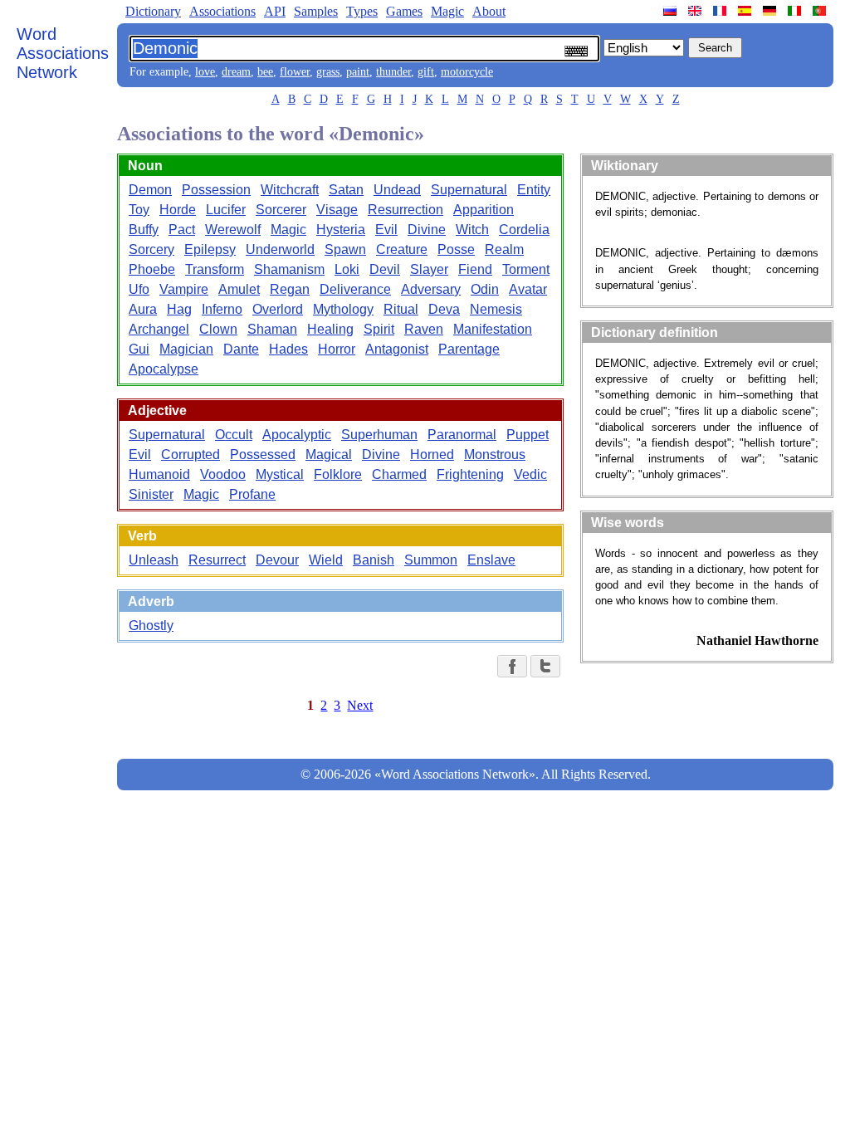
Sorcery (151, 249)
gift (426, 72)
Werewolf (233, 229)
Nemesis (496, 309)
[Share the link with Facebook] (512, 666)
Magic (447, 11)
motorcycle (467, 72)
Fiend (475, 269)
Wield (326, 560)
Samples (316, 11)
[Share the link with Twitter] (545, 666)
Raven (423, 329)
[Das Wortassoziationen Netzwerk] (771, 11)
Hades (288, 349)
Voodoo (223, 474)
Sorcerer (281, 210)
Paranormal (461, 435)
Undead (397, 190)
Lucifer (226, 210)
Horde (177, 210)
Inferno (222, 309)
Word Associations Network (63, 53)
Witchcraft (290, 190)
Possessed (263, 454)
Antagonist (396, 349)
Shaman (272, 329)
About (489, 11)
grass (328, 72)
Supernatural (469, 190)
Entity (533, 190)
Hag (179, 309)
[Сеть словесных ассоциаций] (671, 11)
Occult (233, 435)
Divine (427, 229)
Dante (241, 349)
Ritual (400, 309)
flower (295, 72)
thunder (393, 72)
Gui (139, 349)
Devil (384, 269)
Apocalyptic (296, 435)
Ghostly (151, 625)
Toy (139, 210)
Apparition (483, 210)
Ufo (139, 289)
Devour (277, 560)
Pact (182, 229)
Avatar (528, 289)
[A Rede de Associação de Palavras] (821, 11)
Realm (504, 249)
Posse (456, 249)
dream (236, 72)
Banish (373, 560)
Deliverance (355, 289)
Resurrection (405, 210)
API (275, 11)
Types (362, 11)
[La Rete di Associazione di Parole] (796, 11)
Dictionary (153, 11)
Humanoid (159, 474)
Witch (472, 229)
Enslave (491, 560)
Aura (143, 309)
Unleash (153, 560)
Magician (186, 349)
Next (360, 705)
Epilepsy (210, 249)
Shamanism (289, 269)
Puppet (527, 435)
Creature (401, 249)
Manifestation (492, 329)
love (205, 72)
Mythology (343, 309)
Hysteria (340, 229)
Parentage (469, 349)
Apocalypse (163, 369)
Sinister (151, 494)
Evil (386, 229)
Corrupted (190, 454)
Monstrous (494, 454)
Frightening (470, 474)
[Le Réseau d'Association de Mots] (721, 11)
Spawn (345, 249)
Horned (432, 454)
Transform (214, 269)
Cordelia (524, 229)
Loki (347, 269)
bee (265, 72)
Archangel (159, 329)
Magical (328, 454)
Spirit (379, 329)
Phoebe (152, 269)
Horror (336, 349)
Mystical (280, 474)
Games (404, 11)
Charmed (399, 474)
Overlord (277, 309)
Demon (150, 190)
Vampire (183, 289)
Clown (218, 329)
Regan (290, 289)
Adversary (431, 289)
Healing (330, 329)
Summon (430, 560)
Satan (346, 190)
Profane (252, 494)
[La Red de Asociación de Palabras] (746, 11)
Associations (222, 11)
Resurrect (217, 560)
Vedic (530, 474)
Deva (444, 309)
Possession (216, 190)
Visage (337, 210)
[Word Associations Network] (696, 11)
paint (357, 72)
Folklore (338, 474)
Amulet (239, 289)
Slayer (429, 269)
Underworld (280, 249)
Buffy (144, 229)
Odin (485, 289)
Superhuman (379, 435)
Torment (526, 269)
